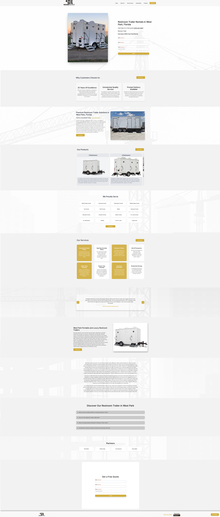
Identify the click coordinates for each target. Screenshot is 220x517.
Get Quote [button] (153, 3)
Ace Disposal (119, 447)
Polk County (102, 209)
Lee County (86, 209)
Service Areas (130, 3)
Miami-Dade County (86, 203)
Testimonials (138, 3)
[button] (78, 301)
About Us (122, 3)
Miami (118, 209)
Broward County (102, 203)
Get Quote (140, 77)
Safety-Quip (102, 447)
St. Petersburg (86, 220)
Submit (133, 53)
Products (146, 3)
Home (116, 3)
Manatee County (86, 214)
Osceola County (102, 214)
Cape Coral (134, 220)
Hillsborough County (134, 203)
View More (110, 226)
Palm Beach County (118, 203)
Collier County (118, 214)
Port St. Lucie (118, 220)
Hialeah (102, 220)
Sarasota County (134, 209)
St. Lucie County (134, 214)
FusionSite (86, 447)
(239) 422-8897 (138, 28)
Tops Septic (134, 447)
